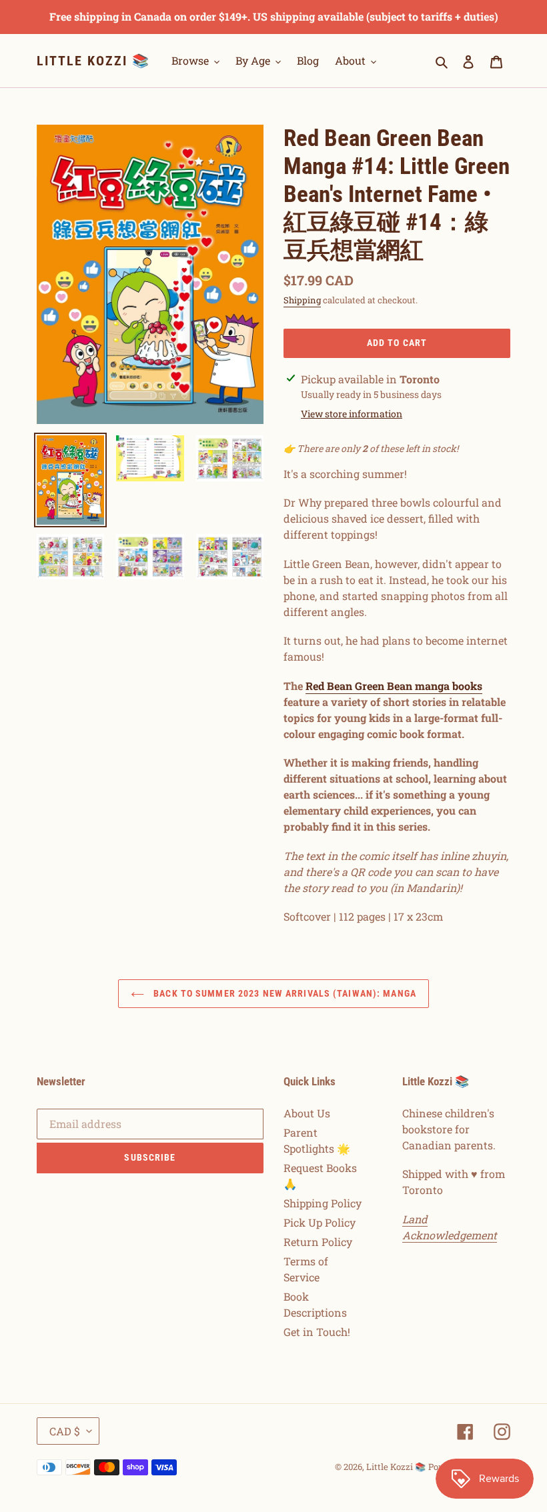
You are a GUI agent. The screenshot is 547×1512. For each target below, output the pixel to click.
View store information (351, 413)
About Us (307, 1113)
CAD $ (64, 1431)
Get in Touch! (317, 1332)
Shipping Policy (323, 1203)
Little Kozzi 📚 (93, 61)
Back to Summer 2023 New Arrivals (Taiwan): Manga (283, 993)
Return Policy (318, 1242)
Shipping (302, 300)
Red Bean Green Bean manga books (394, 686)
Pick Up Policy (320, 1222)
